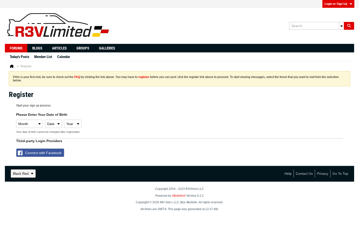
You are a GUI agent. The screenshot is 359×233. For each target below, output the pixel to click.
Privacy (322, 173)
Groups (82, 48)
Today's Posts (19, 57)
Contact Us (304, 173)
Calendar (63, 57)
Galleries (107, 48)
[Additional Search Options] (341, 26)
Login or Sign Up (336, 4)
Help (288, 173)
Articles (59, 48)
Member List (43, 57)
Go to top (340, 173)
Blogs (37, 48)
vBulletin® (179, 195)
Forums (16, 48)
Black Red (21, 173)
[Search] (349, 26)
